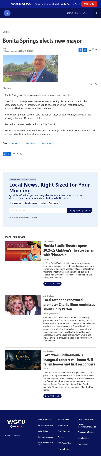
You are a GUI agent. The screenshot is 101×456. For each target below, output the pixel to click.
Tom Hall (46, 259)
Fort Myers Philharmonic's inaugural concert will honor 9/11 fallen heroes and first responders (69, 360)
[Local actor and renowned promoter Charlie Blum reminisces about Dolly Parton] (23, 305)
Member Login (84, 438)
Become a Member (46, 425)
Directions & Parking (86, 432)
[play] (7, 13)
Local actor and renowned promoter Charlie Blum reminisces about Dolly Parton (69, 304)
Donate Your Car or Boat (45, 444)
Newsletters (83, 444)
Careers (61, 437)
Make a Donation (45, 420)
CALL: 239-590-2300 (86, 420)
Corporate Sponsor (45, 437)
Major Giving (43, 431)
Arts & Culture (48, 242)
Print (95, 49)
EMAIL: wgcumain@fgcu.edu (87, 426)
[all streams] (97, 13)
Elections (6, 31)
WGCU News (31, 143)
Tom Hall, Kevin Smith (51, 314)
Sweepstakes (63, 420)
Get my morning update (79, 210)
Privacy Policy (63, 449)
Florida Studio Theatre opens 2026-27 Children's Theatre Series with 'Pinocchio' (68, 250)
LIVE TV (76, 4)
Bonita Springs (48, 143)
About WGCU (63, 425)
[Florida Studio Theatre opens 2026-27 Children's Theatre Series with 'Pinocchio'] (23, 251)
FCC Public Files (64, 443)
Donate (90, 4)
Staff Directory (64, 431)
